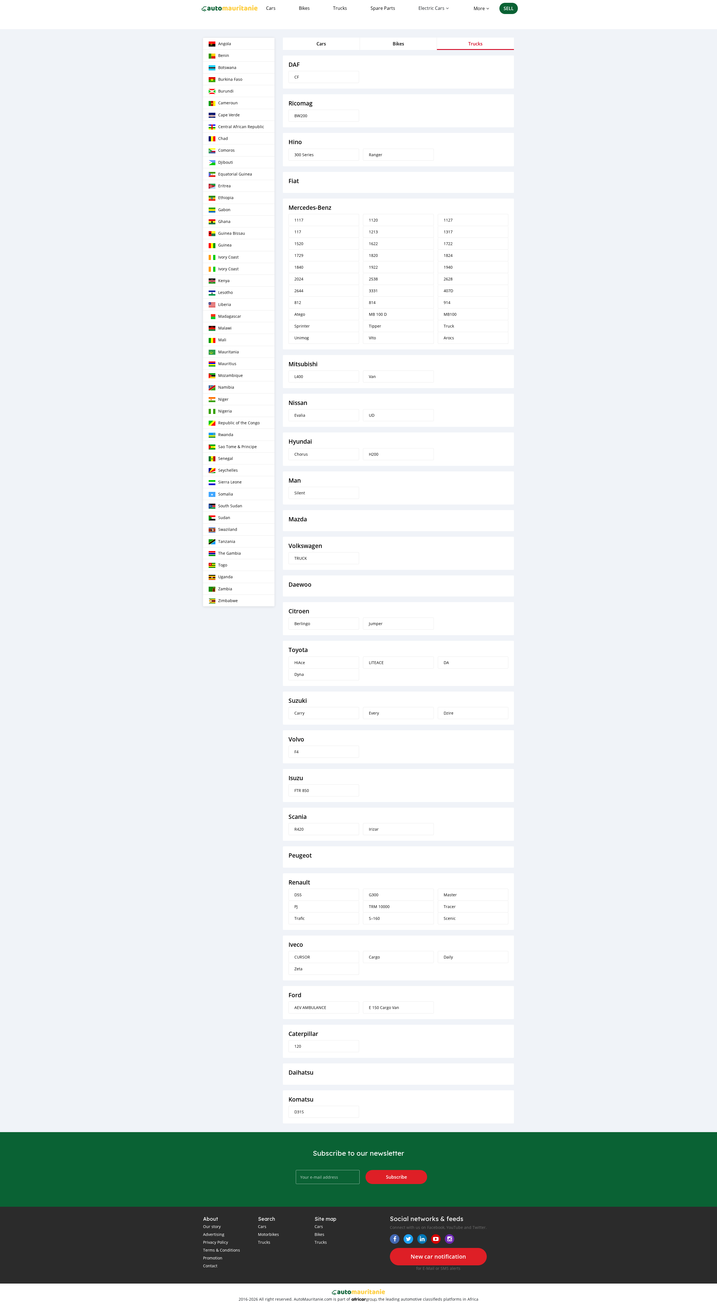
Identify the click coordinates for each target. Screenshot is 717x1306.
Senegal (225, 458)
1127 (448, 220)
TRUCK (300, 558)
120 (297, 1046)
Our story (212, 1226)
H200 (373, 454)
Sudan (224, 517)
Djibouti (225, 162)
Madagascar (229, 316)
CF (296, 77)
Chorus (301, 454)
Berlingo (302, 623)
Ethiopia (226, 197)
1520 (298, 243)
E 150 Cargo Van (384, 1007)
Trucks (340, 8)
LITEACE (376, 662)
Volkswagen (305, 545)
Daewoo (299, 584)
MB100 (450, 314)
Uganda (225, 576)
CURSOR (302, 957)
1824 (448, 255)
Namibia (226, 387)
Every (374, 713)
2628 (448, 279)
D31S (299, 1111)
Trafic (299, 918)
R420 (299, 829)
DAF (294, 64)
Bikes (304, 8)
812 (297, 302)
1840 (298, 267)
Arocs (449, 337)
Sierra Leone (230, 482)
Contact (210, 1265)
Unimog (301, 337)
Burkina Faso (230, 79)
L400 (298, 376)
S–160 (374, 918)
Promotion (212, 1258)
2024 (298, 279)
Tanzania (226, 541)
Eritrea (224, 185)
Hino (295, 142)
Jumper (376, 623)
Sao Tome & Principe (237, 446)
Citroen (298, 611)
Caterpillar (303, 1033)
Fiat (293, 181)
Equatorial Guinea (235, 174)
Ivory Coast (228, 257)
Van (372, 376)
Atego (299, 314)
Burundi (226, 91)
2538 (373, 279)
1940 (448, 267)
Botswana (227, 67)
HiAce (299, 662)
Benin (223, 55)
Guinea (225, 245)
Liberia (224, 304)
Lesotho (225, 292)
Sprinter (302, 326)
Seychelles (228, 470)
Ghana (224, 221)
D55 (298, 894)
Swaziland (227, 529)
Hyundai (300, 441)
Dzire (448, 713)
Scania (297, 816)
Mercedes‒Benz (309, 207)
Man (294, 480)
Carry (299, 713)
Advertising (213, 1234)
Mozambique (230, 375)
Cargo (374, 957)
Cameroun (228, 102)
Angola (224, 43)
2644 (298, 290)
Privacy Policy (215, 1242)
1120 (373, 220)
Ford (294, 995)
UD (371, 415)
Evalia (299, 415)
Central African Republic (241, 126)
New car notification (438, 1256)
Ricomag (300, 103)
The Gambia (229, 553)
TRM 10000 (379, 906)
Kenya (224, 280)
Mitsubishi (303, 364)
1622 (373, 243)
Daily (448, 957)
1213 (373, 231)
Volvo (296, 739)
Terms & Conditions (221, 1250)
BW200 (300, 115)
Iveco (295, 944)
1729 (298, 255)
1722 (448, 243)
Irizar (374, 829)
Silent (299, 493)
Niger (223, 399)
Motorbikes (268, 1234)
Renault (299, 882)
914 (447, 302)
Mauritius (227, 363)
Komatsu (300, 1099)
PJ (296, 906)
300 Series (304, 154)
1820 (373, 255)
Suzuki (297, 700)
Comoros (226, 150)
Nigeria (225, 411)
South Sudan (230, 505)
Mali (222, 339)
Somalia (225, 494)
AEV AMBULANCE (310, 1007)
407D (448, 290)
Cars (271, 8)
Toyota (298, 649)
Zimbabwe (228, 600)
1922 (373, 267)
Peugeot (300, 855)
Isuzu (295, 778)
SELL (509, 8)
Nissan (297, 402)
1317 (448, 231)
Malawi (225, 328)
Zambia (225, 588)
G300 (373, 894)
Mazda (297, 519)
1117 (298, 220)
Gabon (224, 209)
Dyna (299, 674)
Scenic (450, 918)
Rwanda (225, 434)
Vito (372, 337)
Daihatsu (300, 1072)
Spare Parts (383, 8)
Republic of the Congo (239, 422)
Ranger (375, 154)
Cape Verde (229, 115)
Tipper (375, 326)
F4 (296, 751)
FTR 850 (301, 790)
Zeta (298, 968)
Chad (223, 138)
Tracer (450, 906)
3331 (373, 290)
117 (297, 231)
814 (372, 302)
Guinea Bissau (231, 233)
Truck (449, 326)
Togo (222, 565)
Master (450, 894)
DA (446, 662)
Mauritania (228, 351)
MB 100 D (378, 314)
